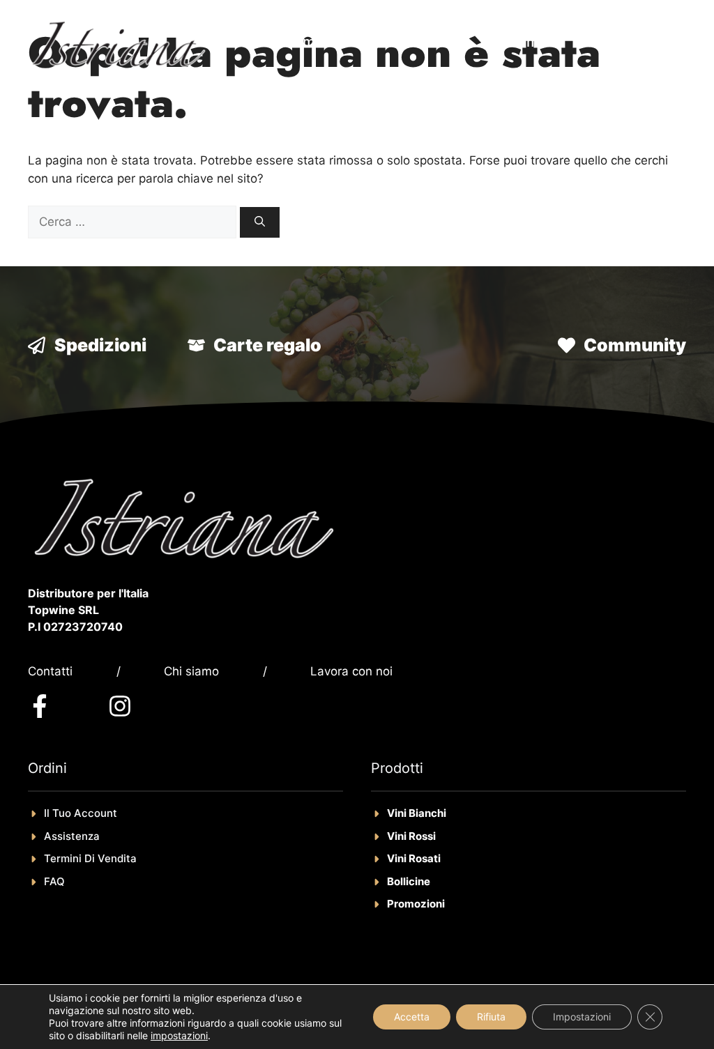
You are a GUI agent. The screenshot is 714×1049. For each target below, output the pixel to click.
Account (602, 41)
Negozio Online (402, 41)
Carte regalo (267, 345)
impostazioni (179, 1035)
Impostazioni (582, 1017)
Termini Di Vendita (90, 858)
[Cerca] (260, 222)
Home (304, 41)
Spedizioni (100, 345)
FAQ (54, 881)
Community (635, 345)
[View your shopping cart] (665, 42)
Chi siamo (191, 671)
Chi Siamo (513, 41)
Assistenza (72, 836)
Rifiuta (491, 1017)
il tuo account (80, 813)
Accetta (412, 1017)
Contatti (50, 671)
